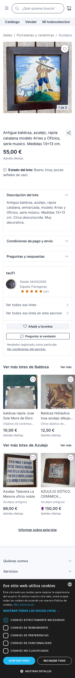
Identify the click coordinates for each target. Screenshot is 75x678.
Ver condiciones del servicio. (26, 349)
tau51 (10, 273)
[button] (37, 194)
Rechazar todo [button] (55, 660)
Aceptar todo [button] (19, 660)
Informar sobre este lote (38, 530)
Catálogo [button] (12, 22)
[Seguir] (65, 49)
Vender (31, 22)
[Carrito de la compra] (69, 8)
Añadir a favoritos (40, 326)
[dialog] (37, 628)
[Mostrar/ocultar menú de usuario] (6, 8)
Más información (24, 604)
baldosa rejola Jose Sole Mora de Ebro (18, 415)
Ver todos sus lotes (21, 305)
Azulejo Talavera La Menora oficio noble (19, 493)
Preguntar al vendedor (40, 336)
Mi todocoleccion (56, 22)
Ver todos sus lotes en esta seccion (34, 313)
